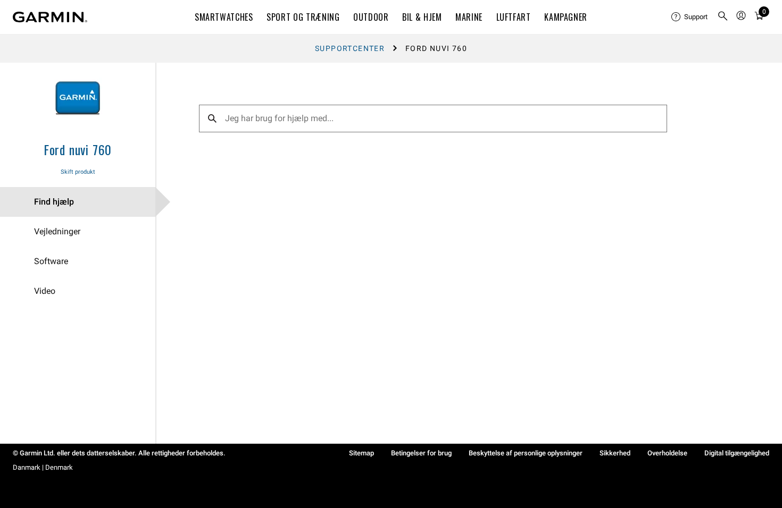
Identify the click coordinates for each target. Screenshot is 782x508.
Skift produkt (78, 171)
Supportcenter (350, 48)
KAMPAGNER (565, 17)
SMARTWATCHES (224, 17)
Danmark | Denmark (43, 467)
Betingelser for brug (421, 453)
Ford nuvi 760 (78, 149)
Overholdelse (667, 453)
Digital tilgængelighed (736, 453)
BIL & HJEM (422, 17)
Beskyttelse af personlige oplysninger (526, 453)
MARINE (468, 17)
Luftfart (513, 17)
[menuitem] (690, 17)
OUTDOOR (370, 17)
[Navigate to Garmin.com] (50, 17)
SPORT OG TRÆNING (303, 17)
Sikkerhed (615, 453)
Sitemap (361, 453)
